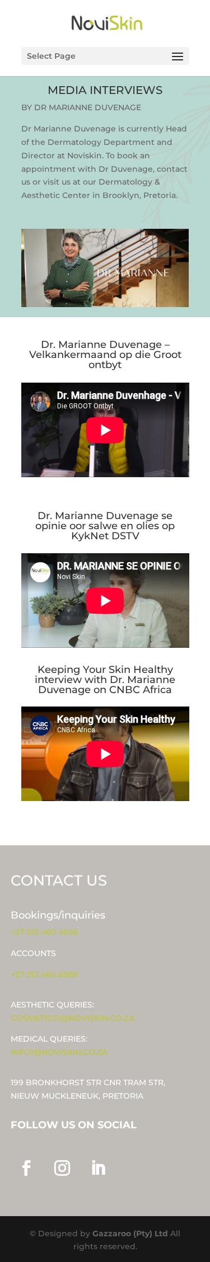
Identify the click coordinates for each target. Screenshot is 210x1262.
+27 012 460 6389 (44, 974)
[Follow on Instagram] (62, 1168)
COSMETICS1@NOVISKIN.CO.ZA (72, 1018)
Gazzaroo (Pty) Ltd (131, 1233)
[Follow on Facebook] (26, 1168)
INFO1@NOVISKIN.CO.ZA (59, 1052)
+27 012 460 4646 (44, 932)
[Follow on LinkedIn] (98, 1168)
